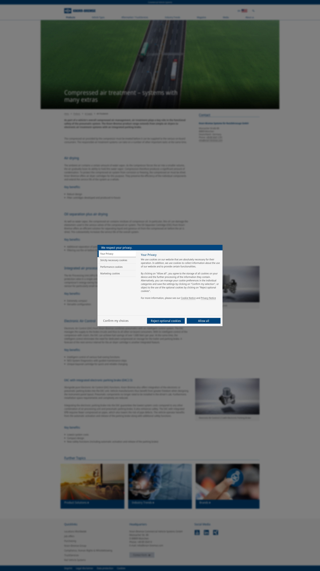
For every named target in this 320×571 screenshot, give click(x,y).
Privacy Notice (208, 298)
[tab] (117, 253)
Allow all (203, 321)
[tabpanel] (180, 277)
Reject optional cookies (166, 321)
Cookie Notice (188, 298)
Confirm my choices (115, 321)
